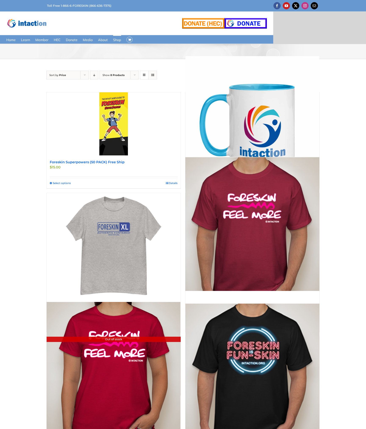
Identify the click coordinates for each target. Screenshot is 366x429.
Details (173, 183)
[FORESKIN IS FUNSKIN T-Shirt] (252, 367)
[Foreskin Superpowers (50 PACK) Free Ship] (114, 123)
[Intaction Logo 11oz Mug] (252, 123)
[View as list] (152, 75)
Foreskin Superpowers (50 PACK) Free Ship (87, 162)
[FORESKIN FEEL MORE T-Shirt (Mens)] (252, 224)
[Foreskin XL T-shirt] (114, 246)
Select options (62, 183)
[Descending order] (94, 75)
